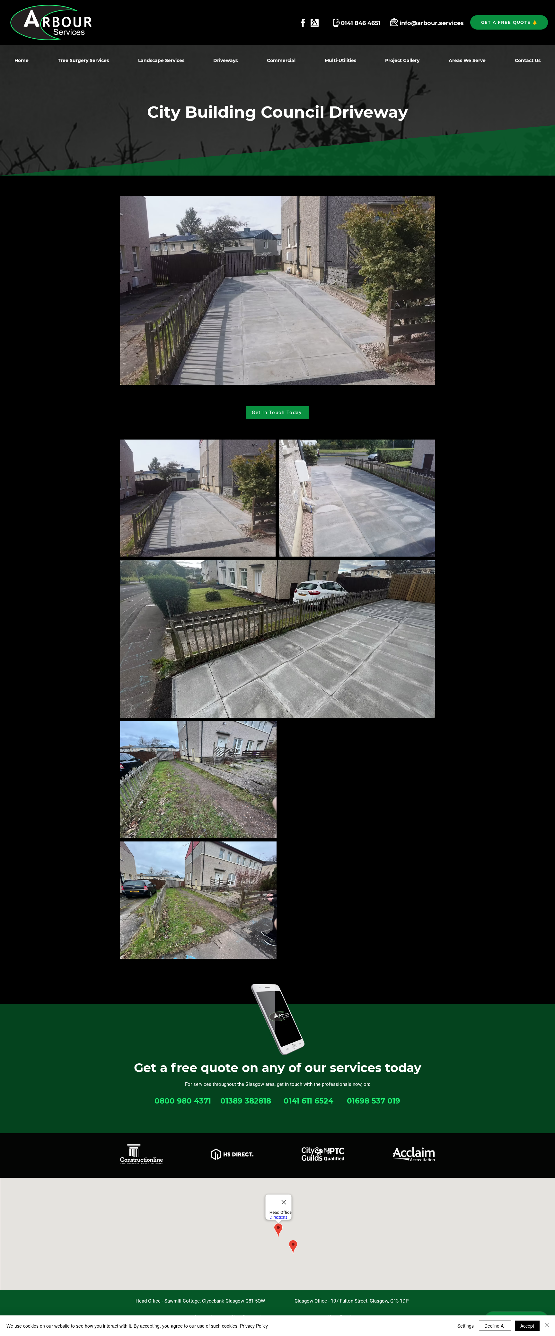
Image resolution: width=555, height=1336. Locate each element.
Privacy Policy (254, 1325)
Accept (527, 1325)
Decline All (495, 1325)
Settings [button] (465, 1325)
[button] (509, 22)
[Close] (547, 1326)
